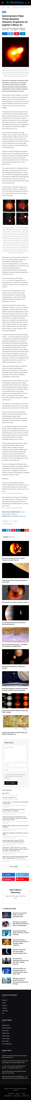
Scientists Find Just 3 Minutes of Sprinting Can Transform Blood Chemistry (20, 942)
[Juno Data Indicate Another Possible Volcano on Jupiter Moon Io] (15, 548)
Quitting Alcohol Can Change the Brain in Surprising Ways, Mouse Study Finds (20, 971)
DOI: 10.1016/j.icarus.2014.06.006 (12, 508)
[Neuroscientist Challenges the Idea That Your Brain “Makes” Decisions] (6, 961)
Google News (22, 516)
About (17, 1093)
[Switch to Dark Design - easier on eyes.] (26, 2)
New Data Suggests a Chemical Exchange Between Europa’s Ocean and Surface (15, 689)
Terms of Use (26, 1096)
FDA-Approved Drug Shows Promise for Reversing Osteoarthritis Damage (20, 981)
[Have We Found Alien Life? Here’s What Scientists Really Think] (6, 952)
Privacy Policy (17, 1096)
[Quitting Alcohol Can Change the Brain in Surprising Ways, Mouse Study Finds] (6, 970)
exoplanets (5, 280)
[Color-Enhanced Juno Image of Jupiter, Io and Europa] (15, 570)
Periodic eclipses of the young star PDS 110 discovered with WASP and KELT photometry (13, 841)
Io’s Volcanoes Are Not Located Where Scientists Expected (14, 623)
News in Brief (5, 793)
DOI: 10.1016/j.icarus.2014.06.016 (12, 493)
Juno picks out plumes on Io (9, 797)
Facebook (4, 1000)
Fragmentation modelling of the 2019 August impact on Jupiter (15, 833)
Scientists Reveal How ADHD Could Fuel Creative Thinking (21, 932)
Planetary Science (7, 523)
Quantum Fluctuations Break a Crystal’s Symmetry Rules (20, 914)
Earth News (5, 1030)
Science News (6, 1038)
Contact (23, 1093)
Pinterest (4, 1008)
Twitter (4, 1003)
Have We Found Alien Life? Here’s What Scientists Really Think (20, 951)
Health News (5, 1033)
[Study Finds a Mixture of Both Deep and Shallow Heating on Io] (15, 722)
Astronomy (5, 521)
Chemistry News (6, 1028)
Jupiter (15, 521)
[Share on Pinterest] (17, 33)
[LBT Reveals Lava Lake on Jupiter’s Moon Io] (15, 592)
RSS (3, 1013)
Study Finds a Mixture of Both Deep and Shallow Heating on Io (14, 733)
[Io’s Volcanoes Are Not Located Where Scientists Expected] (15, 612)
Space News (5, 1041)
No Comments (14, 29)
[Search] (28, 3)
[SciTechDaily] (14, 2)
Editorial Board (8, 1096)
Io (10, 521)
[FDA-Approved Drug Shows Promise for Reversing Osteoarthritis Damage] (6, 980)
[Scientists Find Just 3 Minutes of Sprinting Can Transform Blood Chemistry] (6, 942)
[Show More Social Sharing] (27, 33)
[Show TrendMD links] (28, 866)
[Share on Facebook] (5, 33)
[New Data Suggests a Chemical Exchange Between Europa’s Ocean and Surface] (15, 678)
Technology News (7, 1044)
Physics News (6, 1036)
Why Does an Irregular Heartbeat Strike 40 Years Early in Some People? (21, 923)
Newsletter (5, 1011)
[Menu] (3, 2)
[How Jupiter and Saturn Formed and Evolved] (15, 656)
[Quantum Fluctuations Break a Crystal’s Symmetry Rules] (6, 915)
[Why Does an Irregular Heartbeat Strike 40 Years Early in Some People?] (6, 924)
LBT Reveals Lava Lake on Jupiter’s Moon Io (15, 602)
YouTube (4, 1005)
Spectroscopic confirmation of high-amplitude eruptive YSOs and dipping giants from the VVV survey (15, 857)
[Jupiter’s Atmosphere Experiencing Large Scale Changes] (15, 700)
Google (12, 516)
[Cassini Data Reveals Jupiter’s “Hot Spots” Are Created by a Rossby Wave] (15, 634)
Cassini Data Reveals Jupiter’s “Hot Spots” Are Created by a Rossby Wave (15, 645)
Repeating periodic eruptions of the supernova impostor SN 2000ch (15, 826)
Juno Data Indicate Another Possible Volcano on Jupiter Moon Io (13, 559)
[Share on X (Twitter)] (11, 33)
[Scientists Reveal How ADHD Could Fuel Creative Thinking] (6, 933)
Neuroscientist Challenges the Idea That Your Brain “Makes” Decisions (20, 961)
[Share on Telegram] (22, 33)
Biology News (6, 1025)
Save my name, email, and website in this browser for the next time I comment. (14, 776)
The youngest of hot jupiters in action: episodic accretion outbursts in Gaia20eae (13, 810)
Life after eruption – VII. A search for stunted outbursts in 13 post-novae (15, 802)
